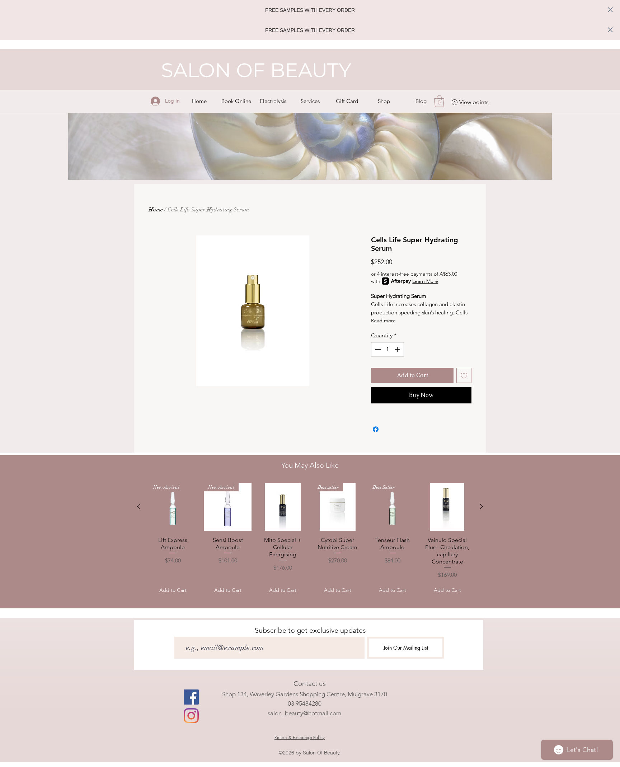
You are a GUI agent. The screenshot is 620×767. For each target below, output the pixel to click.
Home (156, 209)
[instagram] (191, 715)
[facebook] (191, 697)
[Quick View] (282, 507)
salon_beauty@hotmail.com (304, 713)
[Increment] (398, 349)
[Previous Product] (138, 506)
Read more (383, 320)
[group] (310, 540)
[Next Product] (481, 506)
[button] (310, 101)
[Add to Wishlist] (463, 375)
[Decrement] (377, 349)
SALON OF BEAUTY (256, 70)
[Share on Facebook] (375, 429)
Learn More (425, 281)
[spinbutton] (387, 349)
